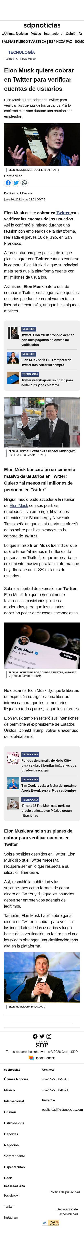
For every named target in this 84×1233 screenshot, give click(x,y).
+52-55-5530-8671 (55, 1090)
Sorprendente (14, 1156)
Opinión (71, 33)
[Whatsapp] (24, 182)
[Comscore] (42, 1057)
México (36, 33)
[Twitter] (16, 182)
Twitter (9, 59)
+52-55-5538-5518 (55, 1079)
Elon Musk (28, 59)
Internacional (53, 33)
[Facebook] (8, 182)
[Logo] (42, 26)
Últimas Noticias (16, 33)
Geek (8, 1178)
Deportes (11, 1134)
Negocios (11, 1145)
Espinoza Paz (60, 41)
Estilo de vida (14, 1123)
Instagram (11, 1217)
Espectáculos (14, 1167)
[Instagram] (48, 1036)
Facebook (11, 1195)
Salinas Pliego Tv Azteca (23, 41)
